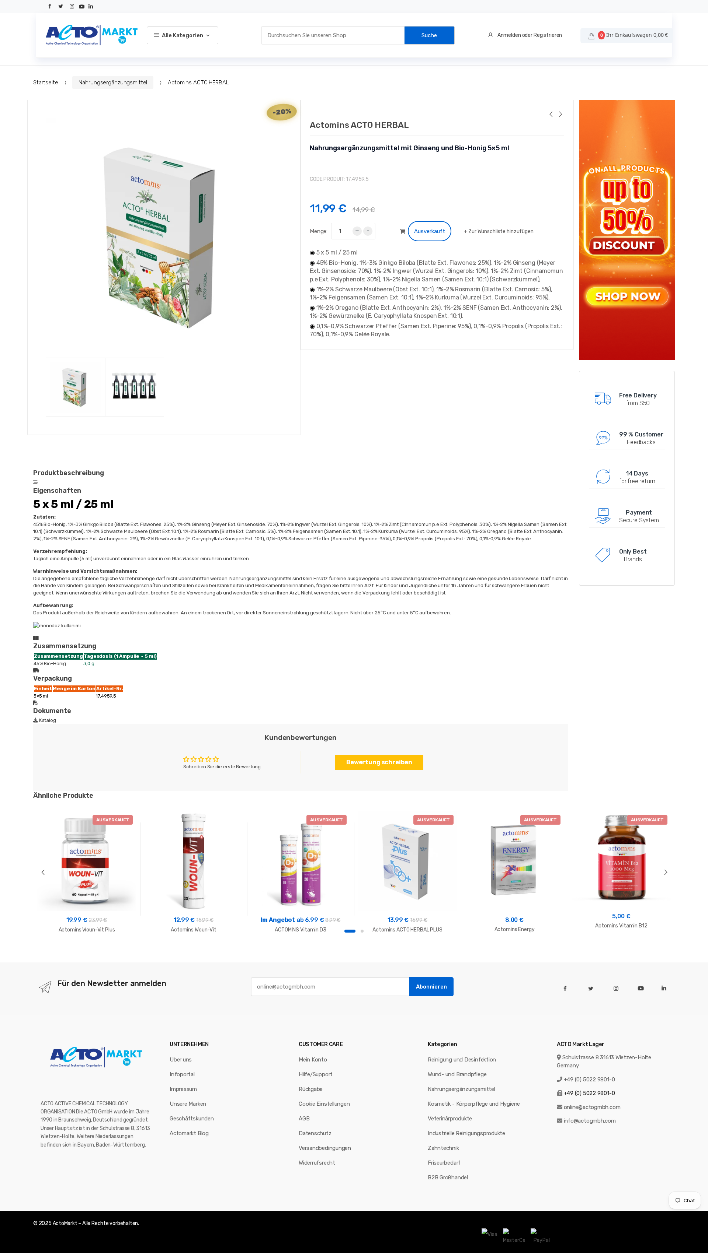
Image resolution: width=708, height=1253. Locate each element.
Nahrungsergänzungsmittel (113, 82)
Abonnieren (431, 986)
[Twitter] (61, 6)
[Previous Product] (550, 115)
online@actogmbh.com (592, 1107)
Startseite (45, 82)
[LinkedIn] (90, 6)
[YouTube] (82, 6)
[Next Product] (560, 115)
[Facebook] (50, 6)
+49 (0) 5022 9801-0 (589, 1079)
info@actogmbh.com (590, 1120)
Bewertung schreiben (379, 762)
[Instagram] (72, 6)
